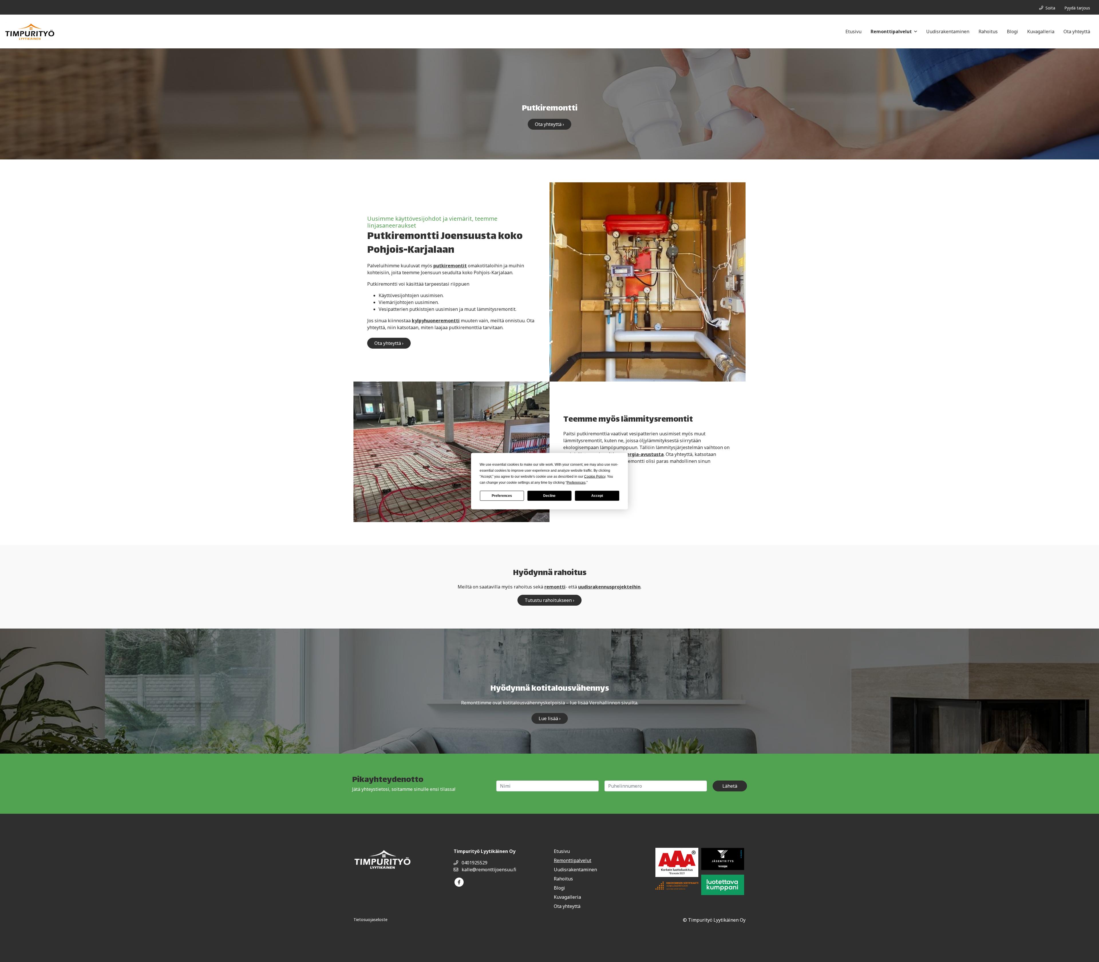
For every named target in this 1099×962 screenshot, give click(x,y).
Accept (597, 496)
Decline (549, 496)
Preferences (502, 496)
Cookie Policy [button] (594, 476)
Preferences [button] (576, 482)
